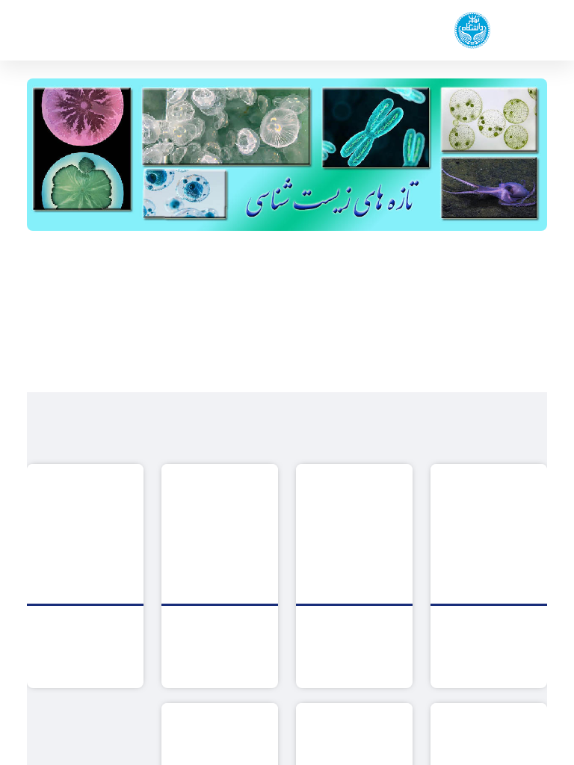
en (59, 30)
